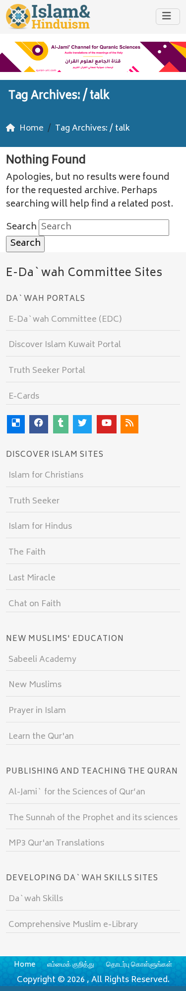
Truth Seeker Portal (46, 371)
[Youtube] (107, 424)
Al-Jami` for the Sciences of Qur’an (76, 792)
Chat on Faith (34, 604)
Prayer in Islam (37, 711)
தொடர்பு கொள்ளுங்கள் (139, 965)
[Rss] (129, 424)
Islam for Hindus (40, 527)
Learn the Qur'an (41, 737)
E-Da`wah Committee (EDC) (65, 320)
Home (24, 965)
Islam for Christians (45, 476)
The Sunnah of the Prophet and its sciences (93, 818)
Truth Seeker (34, 501)
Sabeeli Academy (42, 660)
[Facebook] (38, 424)
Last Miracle (32, 578)
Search (21, 227)
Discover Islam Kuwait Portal (64, 345)
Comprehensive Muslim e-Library (73, 925)
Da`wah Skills (35, 899)
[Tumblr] (60, 424)
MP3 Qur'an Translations (56, 843)
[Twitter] (82, 424)
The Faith (27, 553)
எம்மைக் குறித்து (70, 965)
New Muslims (35, 685)
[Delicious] (16, 424)
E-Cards (23, 397)
